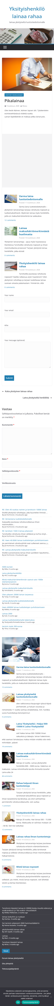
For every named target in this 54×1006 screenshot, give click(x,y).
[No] (51, 997)
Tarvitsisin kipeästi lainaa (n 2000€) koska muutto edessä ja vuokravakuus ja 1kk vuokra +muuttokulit (27, 909)
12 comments (10, 220)
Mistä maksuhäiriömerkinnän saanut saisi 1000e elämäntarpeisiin (22, 580)
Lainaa (5, 936)
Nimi (5, 459)
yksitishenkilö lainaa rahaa (13, 929)
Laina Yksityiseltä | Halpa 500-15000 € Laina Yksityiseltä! (32, 725)
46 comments (7, 776)
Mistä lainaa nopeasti (27, 866)
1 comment (6, 806)
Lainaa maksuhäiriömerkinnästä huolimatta (34, 231)
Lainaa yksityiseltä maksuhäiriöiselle (17, 588)
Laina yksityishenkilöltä (11, 573)
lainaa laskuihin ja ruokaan (13, 917)
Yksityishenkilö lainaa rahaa (32, 265)
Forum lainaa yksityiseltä (12, 958)
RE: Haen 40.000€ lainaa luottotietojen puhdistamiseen (25, 540)
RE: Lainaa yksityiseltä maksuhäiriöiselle (19, 550)
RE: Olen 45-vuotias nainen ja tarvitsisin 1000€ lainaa (24, 509)
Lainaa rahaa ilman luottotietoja (33, 836)
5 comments (6, 717)
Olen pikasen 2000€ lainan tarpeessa (17, 594)
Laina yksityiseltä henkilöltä (36, 397)
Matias (24, 106)
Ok (18, 1002)
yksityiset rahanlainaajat (14, 95)
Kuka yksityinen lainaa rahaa (18, 391)
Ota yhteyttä (7, 963)
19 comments (7, 746)
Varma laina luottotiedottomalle (31, 197)
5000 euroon (7, 567)
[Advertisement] (27, 160)
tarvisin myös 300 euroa (12, 626)
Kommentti (8, 425)
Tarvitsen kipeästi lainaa (12, 942)
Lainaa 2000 (7, 613)
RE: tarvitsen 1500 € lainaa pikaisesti (17, 531)
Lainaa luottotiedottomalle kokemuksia (18, 620)
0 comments (10, 255)
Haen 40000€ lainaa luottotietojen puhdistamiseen (23, 607)
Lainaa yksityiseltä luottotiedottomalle (18, 601)
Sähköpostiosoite (11, 471)
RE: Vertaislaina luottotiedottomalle (17, 519)
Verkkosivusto (9, 483)
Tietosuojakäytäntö (10, 969)
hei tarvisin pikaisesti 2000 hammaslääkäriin (21, 923)
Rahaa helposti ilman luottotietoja (27, 784)
